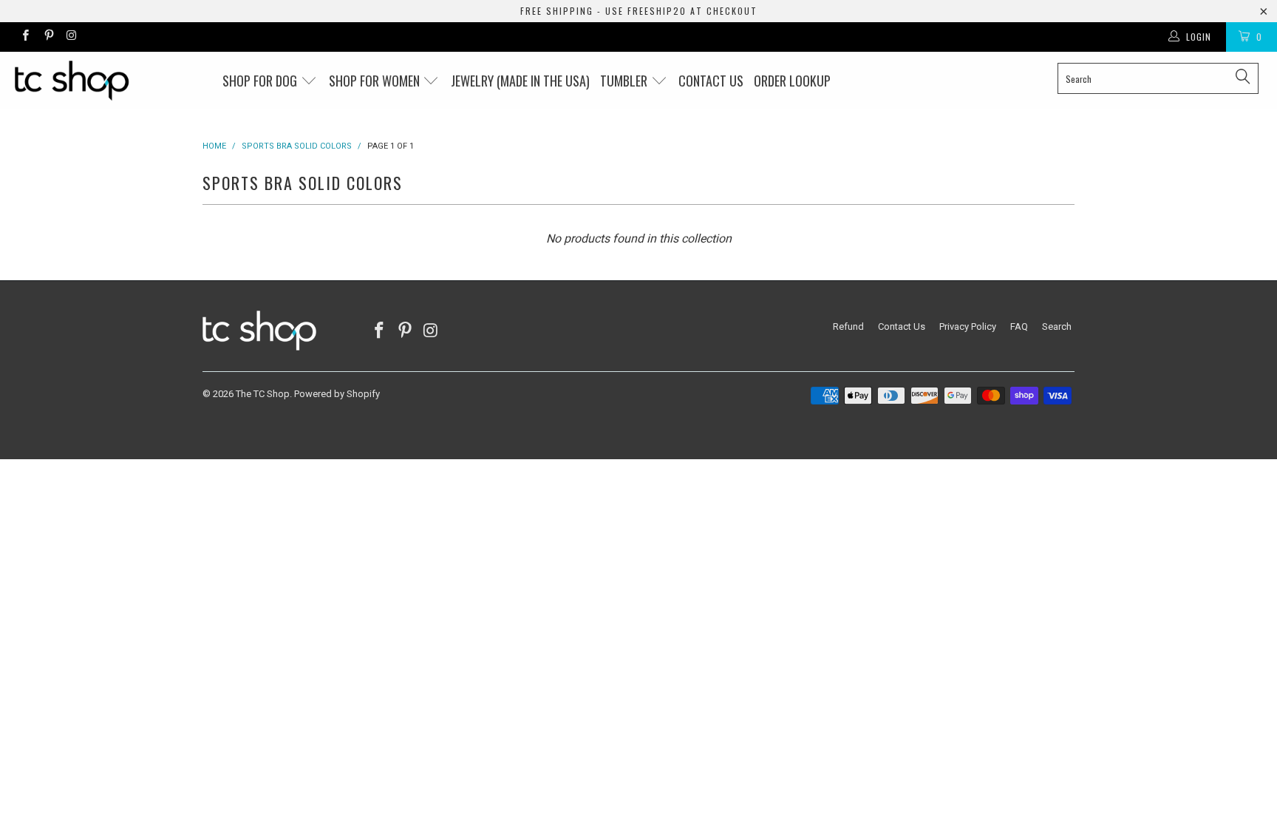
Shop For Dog (261, 80)
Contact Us (901, 326)
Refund (848, 326)
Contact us (710, 80)
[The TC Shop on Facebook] (24, 37)
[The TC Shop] (109, 80)
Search (1057, 326)
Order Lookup (792, 80)
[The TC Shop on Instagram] (71, 37)
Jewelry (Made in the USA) (520, 80)
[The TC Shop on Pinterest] (47, 37)
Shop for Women (376, 80)
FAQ (1019, 326)
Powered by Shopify (337, 393)
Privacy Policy (967, 326)
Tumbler (625, 80)
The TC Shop (263, 393)
